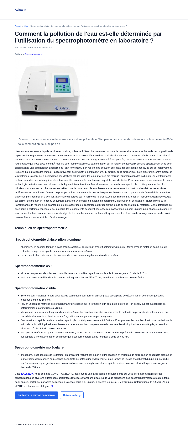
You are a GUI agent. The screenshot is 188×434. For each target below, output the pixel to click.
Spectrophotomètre (34, 54)
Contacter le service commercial (36, 395)
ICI (51, 386)
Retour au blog (71, 395)
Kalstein (20, 9)
